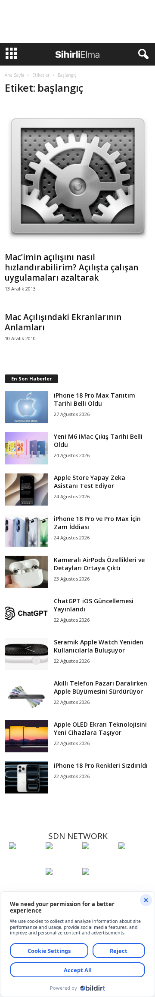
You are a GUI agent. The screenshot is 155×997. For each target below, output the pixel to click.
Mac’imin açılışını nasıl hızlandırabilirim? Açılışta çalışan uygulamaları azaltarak (71, 267)
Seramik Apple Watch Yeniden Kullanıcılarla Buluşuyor (98, 646)
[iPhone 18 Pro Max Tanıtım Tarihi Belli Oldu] (26, 407)
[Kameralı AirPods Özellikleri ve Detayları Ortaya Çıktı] (26, 572)
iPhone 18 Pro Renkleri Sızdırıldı (101, 765)
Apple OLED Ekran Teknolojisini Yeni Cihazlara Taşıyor (100, 728)
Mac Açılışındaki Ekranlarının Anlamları (63, 322)
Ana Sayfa (14, 75)
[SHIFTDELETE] (25, 861)
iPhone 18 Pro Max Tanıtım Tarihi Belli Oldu (94, 399)
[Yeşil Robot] (98, 861)
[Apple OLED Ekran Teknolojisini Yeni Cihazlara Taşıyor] (26, 736)
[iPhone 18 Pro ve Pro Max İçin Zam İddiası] (26, 531)
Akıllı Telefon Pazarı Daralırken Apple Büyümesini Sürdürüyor (100, 687)
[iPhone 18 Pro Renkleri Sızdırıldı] (26, 777)
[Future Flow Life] (98, 887)
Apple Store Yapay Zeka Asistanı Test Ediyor (89, 481)
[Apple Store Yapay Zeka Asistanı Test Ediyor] (26, 489)
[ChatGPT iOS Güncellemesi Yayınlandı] (26, 613)
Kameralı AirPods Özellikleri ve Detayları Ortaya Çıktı (99, 564)
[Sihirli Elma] (62, 861)
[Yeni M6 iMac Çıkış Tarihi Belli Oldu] (26, 448)
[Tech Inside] (134, 861)
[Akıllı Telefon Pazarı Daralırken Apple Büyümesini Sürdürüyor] (26, 695)
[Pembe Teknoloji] (62, 887)
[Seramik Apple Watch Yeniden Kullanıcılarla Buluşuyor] (26, 654)
